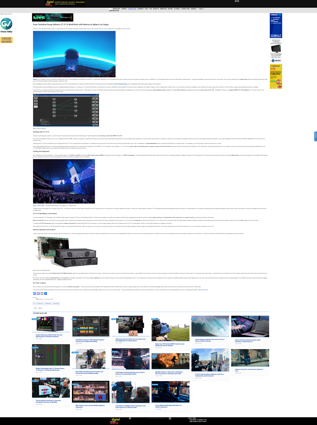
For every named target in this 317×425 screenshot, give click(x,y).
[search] (204, 8)
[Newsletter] (6, 40)
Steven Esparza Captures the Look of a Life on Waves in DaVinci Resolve (209, 340)
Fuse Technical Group (121, 84)
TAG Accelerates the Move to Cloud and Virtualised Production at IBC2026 (48, 401)
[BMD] (52, 17)
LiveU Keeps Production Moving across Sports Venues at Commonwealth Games (130, 373)
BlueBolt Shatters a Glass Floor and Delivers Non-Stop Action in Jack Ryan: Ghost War (169, 372)
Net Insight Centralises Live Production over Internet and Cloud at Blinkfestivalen (89, 372)
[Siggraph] (276, 76)
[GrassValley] (6, 25)
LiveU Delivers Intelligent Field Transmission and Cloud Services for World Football (130, 406)
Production (40, 303)
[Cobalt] (276, 25)
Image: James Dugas (38, 205)
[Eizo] (276, 51)
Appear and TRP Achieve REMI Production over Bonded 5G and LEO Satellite (169, 344)
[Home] (110, 9)
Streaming (56, 303)
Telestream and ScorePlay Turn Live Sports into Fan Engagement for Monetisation (130, 340)
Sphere (35, 79)
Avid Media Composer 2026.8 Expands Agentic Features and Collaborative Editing (90, 340)
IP (34, 303)
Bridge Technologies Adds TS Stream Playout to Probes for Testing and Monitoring (50, 369)
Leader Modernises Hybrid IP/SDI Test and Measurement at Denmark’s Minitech (49, 335)
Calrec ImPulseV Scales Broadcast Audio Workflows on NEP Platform (247, 340)
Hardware (48, 303)
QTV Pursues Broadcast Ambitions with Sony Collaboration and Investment (209, 375)
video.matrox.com (203, 290)
